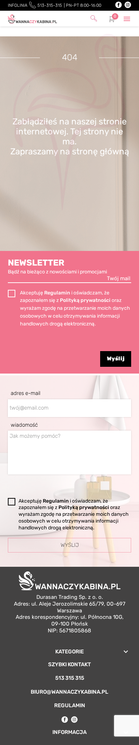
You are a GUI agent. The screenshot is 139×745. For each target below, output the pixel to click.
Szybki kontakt (69, 664)
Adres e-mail (25, 393)
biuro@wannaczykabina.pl (69, 692)
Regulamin (57, 293)
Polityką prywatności (86, 300)
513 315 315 (69, 678)
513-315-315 (49, 5)
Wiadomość (24, 425)
